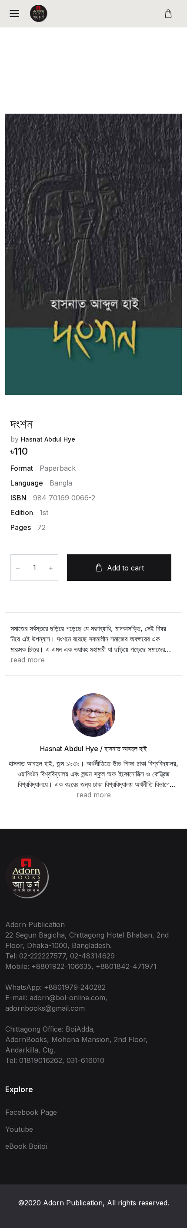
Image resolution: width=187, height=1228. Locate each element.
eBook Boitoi (26, 1146)
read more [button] (27, 659)
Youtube (19, 1129)
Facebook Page (31, 1112)
